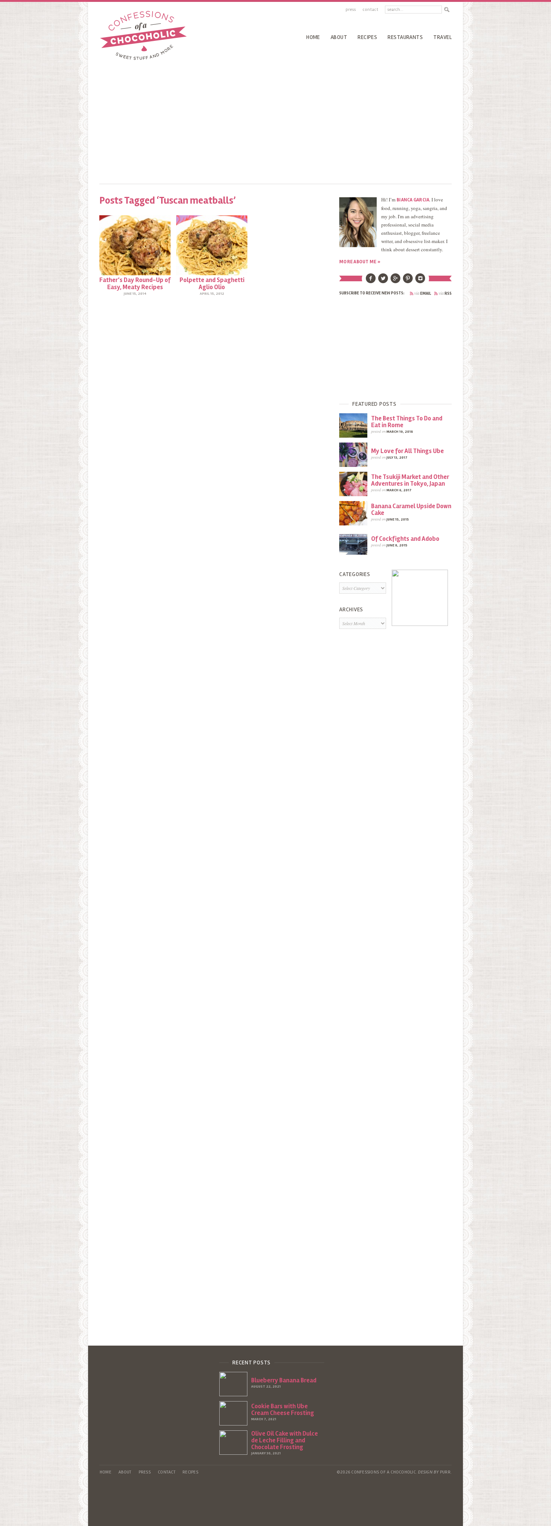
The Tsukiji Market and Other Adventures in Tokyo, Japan (410, 480)
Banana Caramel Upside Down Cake (411, 509)
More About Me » (359, 262)
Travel (442, 37)
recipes (367, 37)
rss (445, 293)
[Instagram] (420, 281)
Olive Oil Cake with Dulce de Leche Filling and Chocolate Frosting (284, 1440)
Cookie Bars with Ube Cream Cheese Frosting (282, 1409)
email (422, 293)
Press (351, 9)
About (339, 37)
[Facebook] (371, 281)
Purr (445, 1472)
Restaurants (405, 37)
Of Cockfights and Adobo (405, 539)
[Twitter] (383, 281)
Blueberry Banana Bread (283, 1380)
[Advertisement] (275, 120)
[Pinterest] (408, 281)
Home (313, 37)
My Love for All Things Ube (407, 451)
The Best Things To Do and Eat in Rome (406, 421)
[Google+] (395, 281)
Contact (370, 9)
